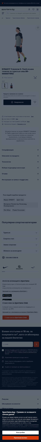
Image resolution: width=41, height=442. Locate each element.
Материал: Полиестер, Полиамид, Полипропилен (15, 205)
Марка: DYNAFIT (9, 200)
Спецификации (8, 150)
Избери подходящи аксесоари (13, 168)
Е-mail (6, 344)
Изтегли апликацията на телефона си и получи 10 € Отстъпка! (21, 3)
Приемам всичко (20, 438)
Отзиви (4, 174)
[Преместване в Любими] (38, 28)
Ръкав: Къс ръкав (19, 210)
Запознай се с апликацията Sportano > (14, 291)
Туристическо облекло (19, 18)
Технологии (6, 162)
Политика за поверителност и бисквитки (17, 386)
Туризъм (8, 18)
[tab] (20, 150)
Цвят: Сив (20, 200)
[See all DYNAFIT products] (35, 77)
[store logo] (14, 9)
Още (32, 116)
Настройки (20, 432)
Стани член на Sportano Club (16, 317)
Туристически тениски (33, 18)
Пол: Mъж (7, 210)
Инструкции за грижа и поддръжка (15, 180)
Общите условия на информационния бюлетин (21, 353)
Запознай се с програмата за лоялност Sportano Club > (20, 312)
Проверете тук (21, 124)
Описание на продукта (10, 156)
